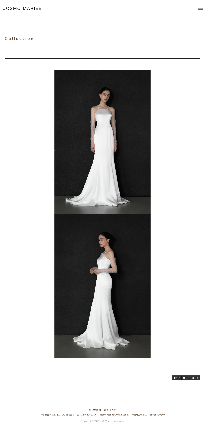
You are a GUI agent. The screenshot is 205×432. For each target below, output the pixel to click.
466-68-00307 (156, 414)
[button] (177, 377)
